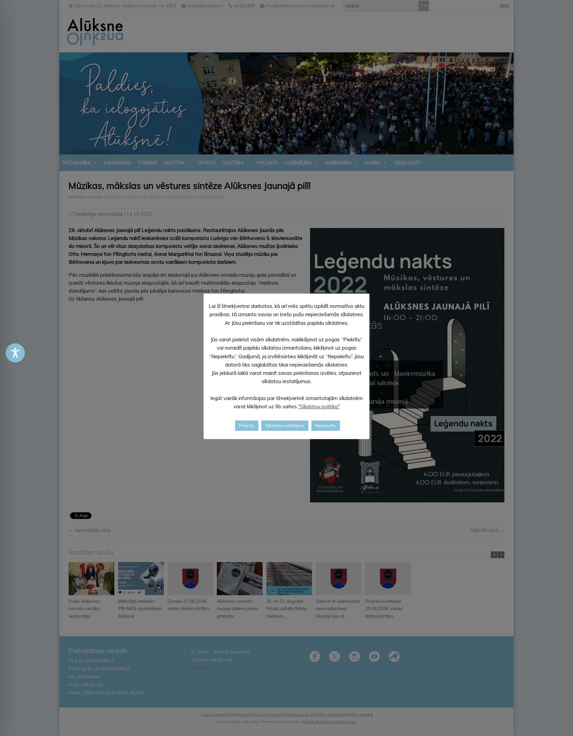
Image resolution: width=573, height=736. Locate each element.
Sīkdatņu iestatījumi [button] (284, 425)
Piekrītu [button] (246, 425)
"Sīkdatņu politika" (319, 406)
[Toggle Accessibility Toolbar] (15, 353)
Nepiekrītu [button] (325, 425)
